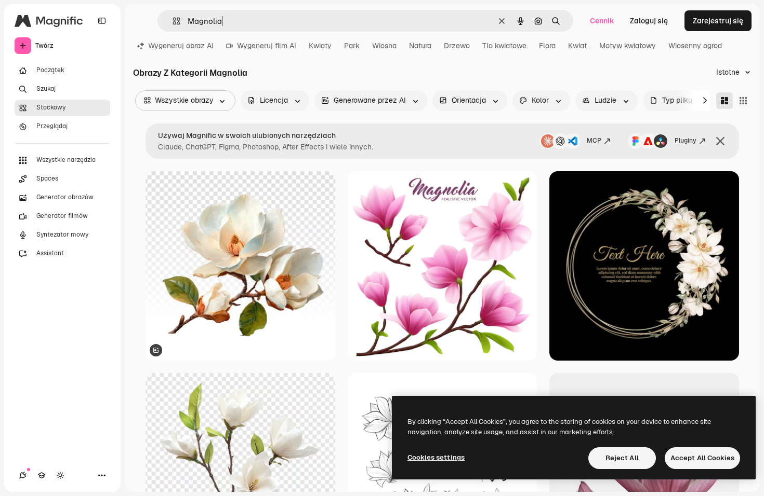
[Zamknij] (720, 141)
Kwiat (577, 45)
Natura (420, 45)
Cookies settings (436, 457)
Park (352, 45)
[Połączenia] (23, 475)
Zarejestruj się (718, 20)
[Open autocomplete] (172, 21)
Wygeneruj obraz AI (181, 45)
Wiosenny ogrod (695, 45)
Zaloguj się (649, 20)
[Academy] (41, 475)
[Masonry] (724, 100)
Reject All (622, 457)
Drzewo (457, 45)
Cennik (602, 20)
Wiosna (384, 45)
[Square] (743, 100)
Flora (547, 45)
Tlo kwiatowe (504, 45)
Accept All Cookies (702, 457)
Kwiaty (320, 45)
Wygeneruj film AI (266, 45)
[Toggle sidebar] (102, 20)
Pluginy (685, 140)
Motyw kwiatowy (627, 45)
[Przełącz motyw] (60, 475)
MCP (594, 140)
